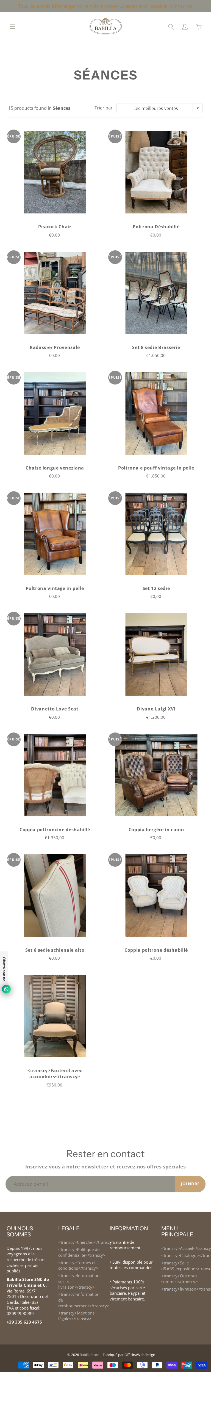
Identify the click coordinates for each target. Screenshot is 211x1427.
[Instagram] (151, 125)
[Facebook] (139, 125)
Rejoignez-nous (158, 106)
